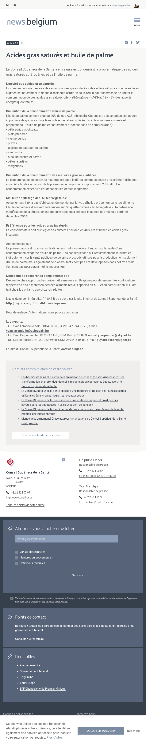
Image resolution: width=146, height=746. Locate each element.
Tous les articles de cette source (40, 435)
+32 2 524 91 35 (93, 497)
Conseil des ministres (32, 552)
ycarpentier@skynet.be (115, 335)
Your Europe (27, 683)
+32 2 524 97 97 (20, 492)
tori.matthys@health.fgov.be (96, 502)
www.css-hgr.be (72, 349)
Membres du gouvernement (36, 558)
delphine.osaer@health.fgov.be (97, 475)
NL (8, 5)
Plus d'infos (55, 737)
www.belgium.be (121, 5)
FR (14, 5)
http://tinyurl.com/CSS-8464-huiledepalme (36, 303)
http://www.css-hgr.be (19, 497)
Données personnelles (18, 714)
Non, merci (133, 730)
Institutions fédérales (32, 563)
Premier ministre (30, 665)
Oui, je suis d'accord (101, 730)
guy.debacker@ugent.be (114, 340)
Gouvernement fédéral (34, 671)
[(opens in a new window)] (130, 42)
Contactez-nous (85, 714)
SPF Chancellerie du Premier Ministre (43, 688)
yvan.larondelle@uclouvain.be (27, 331)
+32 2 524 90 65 (93, 470)
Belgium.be (26, 677)
